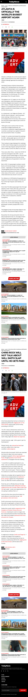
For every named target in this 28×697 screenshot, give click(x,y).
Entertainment (6, 239)
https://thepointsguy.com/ (12, 232)
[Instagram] (3, 671)
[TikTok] (5, 671)
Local (6, 5)
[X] (5, 27)
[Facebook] (2, 27)
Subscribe (23, 690)
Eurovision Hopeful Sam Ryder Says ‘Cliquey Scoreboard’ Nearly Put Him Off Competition (13, 251)
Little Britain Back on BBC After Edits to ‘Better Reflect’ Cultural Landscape (13, 269)
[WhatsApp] (12, 27)
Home (2, 5)
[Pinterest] (9, 27)
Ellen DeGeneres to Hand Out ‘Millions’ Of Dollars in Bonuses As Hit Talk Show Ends (13, 242)
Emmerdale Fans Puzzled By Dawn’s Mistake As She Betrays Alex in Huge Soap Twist (13, 261)
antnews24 (6, 24)
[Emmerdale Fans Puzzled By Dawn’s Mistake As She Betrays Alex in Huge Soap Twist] (14, 329)
